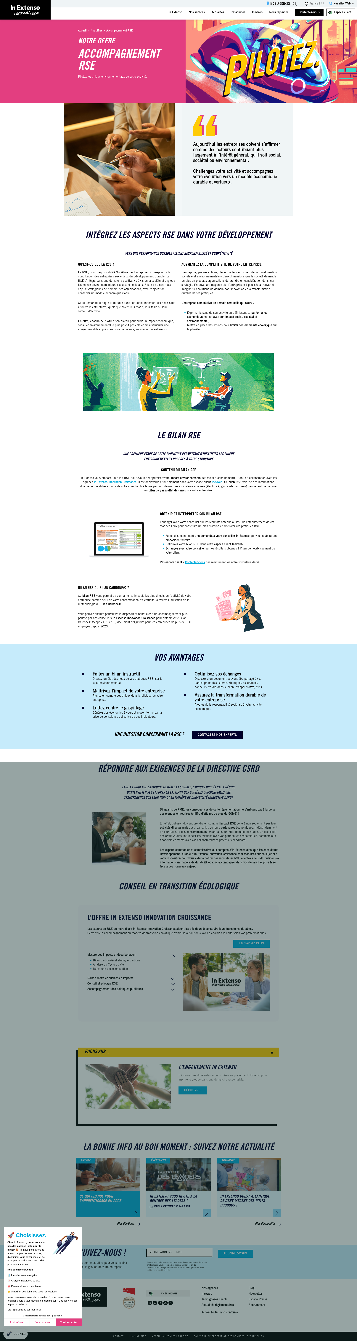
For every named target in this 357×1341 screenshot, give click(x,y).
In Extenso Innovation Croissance (115, 482)
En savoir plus (251, 943)
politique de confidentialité (158, 1270)
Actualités (217, 12)
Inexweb (257, 12)
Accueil (82, 31)
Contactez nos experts (217, 734)
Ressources (238, 12)
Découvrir (193, 1090)
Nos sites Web (342, 3)
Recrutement (257, 1305)
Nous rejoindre (278, 12)
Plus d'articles (125, 1224)
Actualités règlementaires (218, 1305)
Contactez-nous (309, 12)
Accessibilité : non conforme (220, 1312)
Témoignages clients (214, 1299)
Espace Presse (258, 1299)
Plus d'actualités (265, 1224)
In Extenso (175, 12)
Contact (118, 1336)
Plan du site (137, 1336)
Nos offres (96, 31)
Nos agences (280, 3)
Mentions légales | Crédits (170, 1336)
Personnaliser (43, 1322)
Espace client (342, 12)
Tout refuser (17, 1322)
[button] (272, 1052)
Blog (251, 1288)
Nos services (197, 12)
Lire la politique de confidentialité (24, 1309)
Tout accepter (69, 1322)
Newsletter (255, 1293)
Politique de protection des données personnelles (229, 1336)
